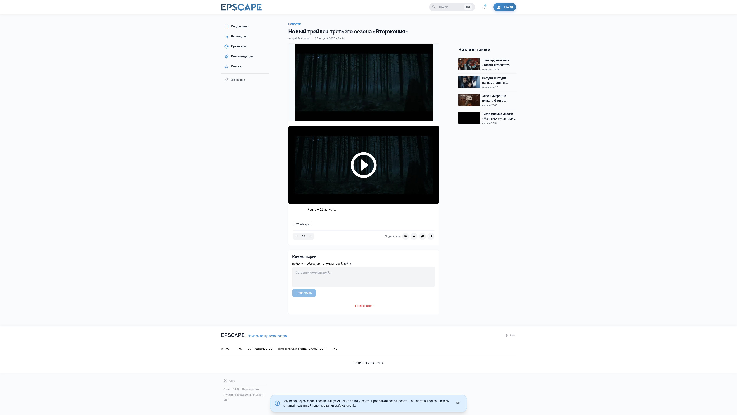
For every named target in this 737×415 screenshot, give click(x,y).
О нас (226, 389)
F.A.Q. (236, 389)
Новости (294, 24)
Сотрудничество (260, 348)
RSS (225, 400)
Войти (347, 263)
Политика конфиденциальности (243, 394)
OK (458, 403)
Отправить (304, 293)
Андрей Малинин (299, 38)
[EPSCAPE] (241, 7)
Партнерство (250, 389)
